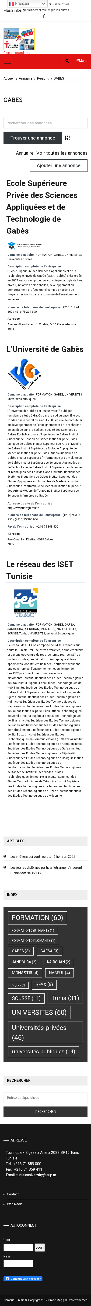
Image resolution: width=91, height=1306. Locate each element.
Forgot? (39, 1263)
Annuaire (25, 153)
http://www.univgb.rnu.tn (23, 508)
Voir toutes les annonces (62, 153)
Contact (13, 1194)
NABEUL (62, 629)
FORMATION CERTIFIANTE (33, 930)
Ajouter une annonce (58, 165)
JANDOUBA (15, 629)
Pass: (7, 1256)
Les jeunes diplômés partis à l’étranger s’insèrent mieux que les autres (46, 870)
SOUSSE (12, 633)
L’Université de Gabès (45, 349)
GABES (58, 254)
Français (22, 3)
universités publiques (21, 399)
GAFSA (69, 624)
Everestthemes (78, 1300)
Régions (18, 985)
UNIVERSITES (73, 254)
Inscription (11, 1270)
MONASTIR (48, 629)
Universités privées (19, 259)
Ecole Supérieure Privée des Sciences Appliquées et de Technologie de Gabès (41, 207)
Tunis (22, 633)
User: (7, 1240)
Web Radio (15, 1204)
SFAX (72, 629)
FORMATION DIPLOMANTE (33, 940)
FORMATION (44, 254)
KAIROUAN (31, 629)
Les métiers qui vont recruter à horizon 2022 (42, 856)
